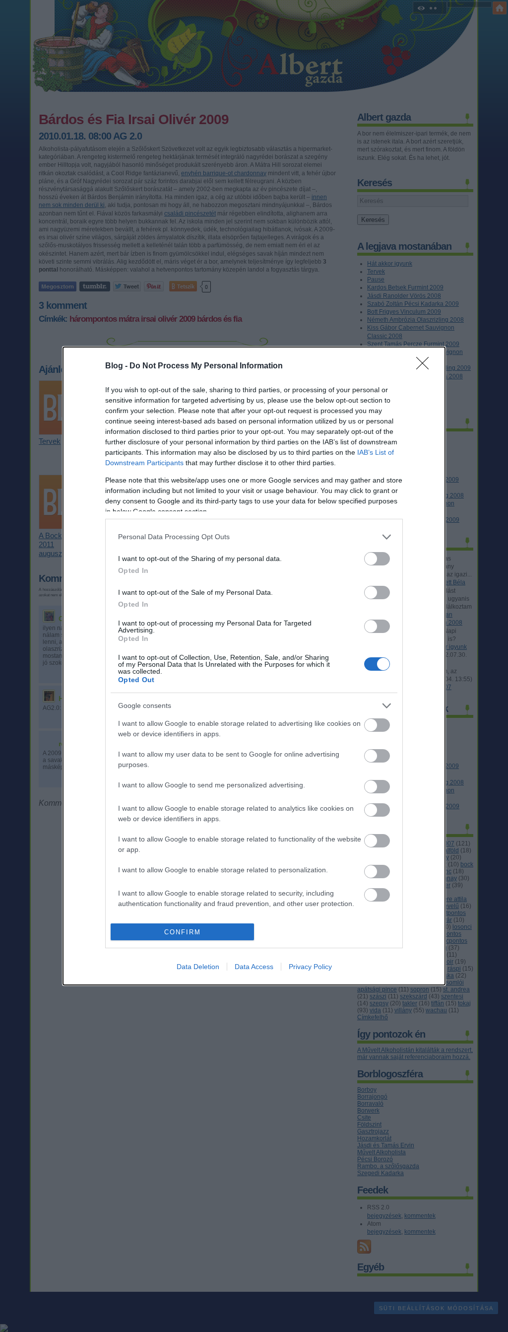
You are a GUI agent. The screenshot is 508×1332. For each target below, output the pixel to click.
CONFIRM (182, 932)
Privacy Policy (310, 967)
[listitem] (254, 537)
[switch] (377, 558)
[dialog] (254, 666)
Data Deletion (198, 967)
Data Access (254, 967)
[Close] (425, 366)
